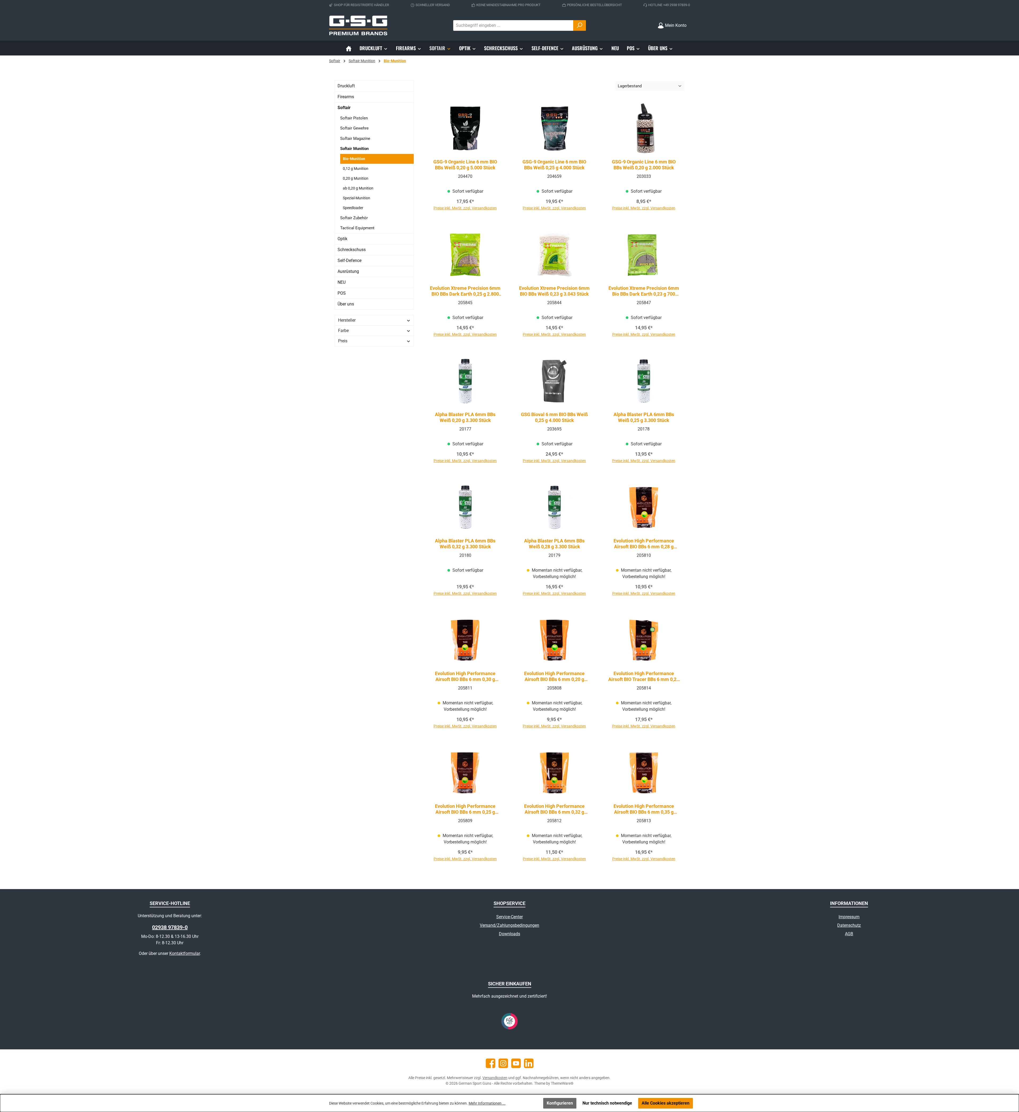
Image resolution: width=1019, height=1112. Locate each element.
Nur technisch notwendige (607, 1103)
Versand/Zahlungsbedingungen (509, 925)
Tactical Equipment (357, 228)
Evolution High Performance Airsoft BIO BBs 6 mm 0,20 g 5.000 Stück (554, 676)
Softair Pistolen (354, 118)
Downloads (509, 933)
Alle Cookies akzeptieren (665, 1103)
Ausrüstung (348, 271)
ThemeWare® (562, 1083)
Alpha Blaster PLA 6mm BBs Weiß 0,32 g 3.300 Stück (465, 543)
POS (342, 293)
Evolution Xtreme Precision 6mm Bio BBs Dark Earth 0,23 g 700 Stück (643, 291)
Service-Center (509, 916)
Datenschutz (849, 925)
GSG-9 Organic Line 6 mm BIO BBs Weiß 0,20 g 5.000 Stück (465, 164)
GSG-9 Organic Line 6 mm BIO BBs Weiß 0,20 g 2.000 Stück (644, 164)
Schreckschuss (352, 249)
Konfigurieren (560, 1103)
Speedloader (353, 208)
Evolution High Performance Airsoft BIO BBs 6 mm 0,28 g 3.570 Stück (644, 544)
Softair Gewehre (354, 128)
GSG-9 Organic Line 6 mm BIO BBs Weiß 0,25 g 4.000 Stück (554, 164)
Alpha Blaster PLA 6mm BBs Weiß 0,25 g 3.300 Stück (644, 417)
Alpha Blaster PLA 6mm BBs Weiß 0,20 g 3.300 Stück (465, 417)
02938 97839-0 (170, 927)
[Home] (349, 48)
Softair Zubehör (354, 217)
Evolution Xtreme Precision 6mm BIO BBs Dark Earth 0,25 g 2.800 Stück (465, 291)
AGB (849, 933)
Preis (342, 340)
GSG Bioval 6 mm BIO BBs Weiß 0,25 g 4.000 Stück (554, 417)
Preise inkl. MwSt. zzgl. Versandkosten (465, 208)
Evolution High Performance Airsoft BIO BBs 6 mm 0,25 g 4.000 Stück (465, 809)
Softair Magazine (355, 138)
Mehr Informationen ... (487, 1103)
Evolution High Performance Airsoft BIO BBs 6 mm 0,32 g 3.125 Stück (554, 809)
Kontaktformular (184, 953)
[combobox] (513, 25)
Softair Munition (354, 148)
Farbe (343, 330)
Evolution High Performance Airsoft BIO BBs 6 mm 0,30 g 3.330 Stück (465, 676)
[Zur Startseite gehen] (358, 25)
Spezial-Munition (356, 198)
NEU (342, 282)
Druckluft (346, 85)
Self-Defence (349, 260)
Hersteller (347, 320)
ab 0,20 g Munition (358, 188)
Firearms (346, 96)
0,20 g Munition (355, 178)
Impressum (849, 916)
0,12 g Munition (355, 168)
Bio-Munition (354, 159)
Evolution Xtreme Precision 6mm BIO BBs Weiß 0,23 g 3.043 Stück (554, 291)
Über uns (346, 304)
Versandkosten (494, 1078)
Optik (342, 238)
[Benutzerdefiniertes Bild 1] (509, 1021)
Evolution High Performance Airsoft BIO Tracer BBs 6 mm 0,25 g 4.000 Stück (643, 676)
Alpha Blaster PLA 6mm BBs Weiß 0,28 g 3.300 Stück (554, 543)
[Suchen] (579, 25)
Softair (344, 107)
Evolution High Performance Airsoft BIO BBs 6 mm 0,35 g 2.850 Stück (644, 809)
